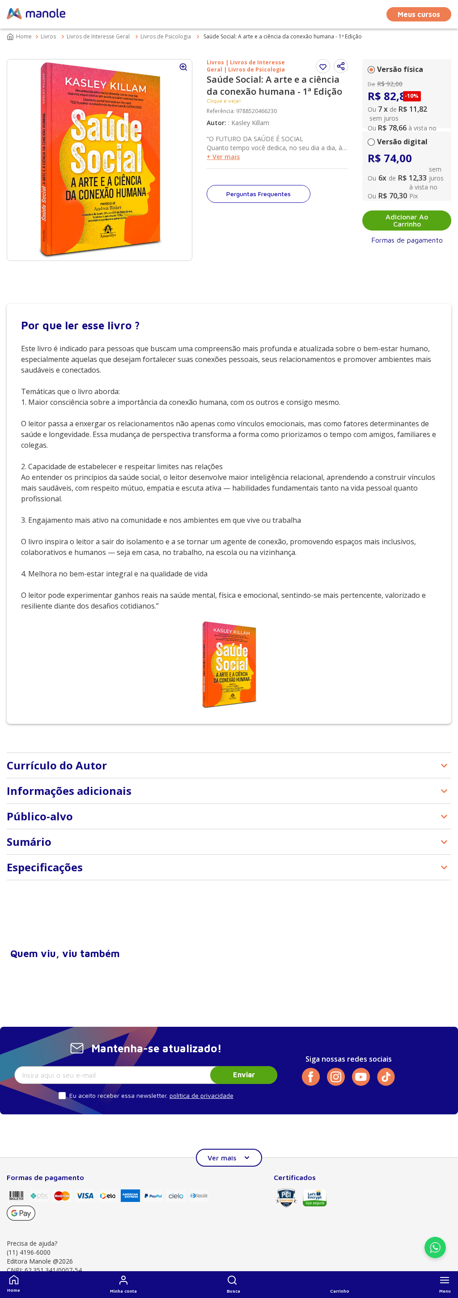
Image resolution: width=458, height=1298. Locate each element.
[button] (233, 1284)
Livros (48, 36)
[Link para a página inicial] (20, 36)
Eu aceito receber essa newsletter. (118, 1095)
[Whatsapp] (435, 1256)
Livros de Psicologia (165, 36)
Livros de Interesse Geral (98, 36)
